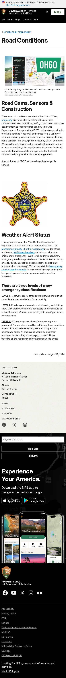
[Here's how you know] (33, 4)
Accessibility (8, 609)
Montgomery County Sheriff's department (23, 249)
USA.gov (6, 650)
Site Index (9, 408)
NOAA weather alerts (24, 252)
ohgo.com (7, 120)
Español (8, 413)
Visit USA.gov (10, 671)
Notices (5, 623)
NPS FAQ (6, 632)
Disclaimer (7, 641)
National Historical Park (22, 12)
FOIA (4, 618)
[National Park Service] (3, 12)
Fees (36, 19)
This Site (33, 448)
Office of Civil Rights (12, 655)
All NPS (33, 456)
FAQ (6, 403)
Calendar (27, 19)
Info (3, 19)
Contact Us (8, 393)
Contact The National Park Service (19, 627)
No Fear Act (7, 637)
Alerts (10, 19)
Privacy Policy (9, 613)
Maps (17, 19)
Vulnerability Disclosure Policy (17, 646)
